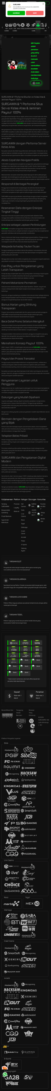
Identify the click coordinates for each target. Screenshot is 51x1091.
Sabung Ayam (23, 549)
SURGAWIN (20, 123)
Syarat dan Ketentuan (5, 521)
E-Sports (24, 545)
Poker (42, 28)
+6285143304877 (33, 512)
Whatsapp (43, 520)
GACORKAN (16, 13)
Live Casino (15, 30)
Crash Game (33, 30)
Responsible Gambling (5, 511)
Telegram (43, 514)
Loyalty (16, 508)
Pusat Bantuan (6, 516)
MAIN (38, 83)
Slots (11, 28)
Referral (16, 511)
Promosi (16, 504)
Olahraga (28, 28)
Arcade (38, 28)
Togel (23, 28)
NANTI (35, 13)
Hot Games (6, 30)
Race (18, 28)
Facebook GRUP (42, 506)
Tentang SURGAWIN (5, 505)
